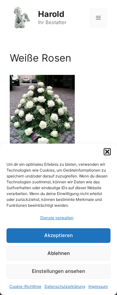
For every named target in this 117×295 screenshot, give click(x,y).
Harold (51, 14)
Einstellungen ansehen (58, 271)
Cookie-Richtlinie (25, 286)
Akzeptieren (58, 235)
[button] (107, 151)
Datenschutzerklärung (65, 286)
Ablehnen (58, 253)
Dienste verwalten (56, 217)
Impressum (98, 286)
